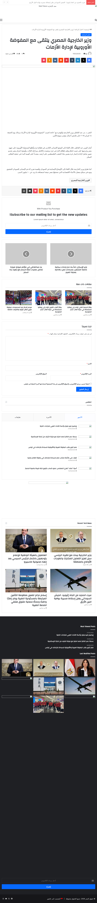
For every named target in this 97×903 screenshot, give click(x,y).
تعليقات (17, 417)
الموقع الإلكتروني (41, 374)
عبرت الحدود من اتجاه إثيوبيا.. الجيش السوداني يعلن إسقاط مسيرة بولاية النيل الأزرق (73, 598)
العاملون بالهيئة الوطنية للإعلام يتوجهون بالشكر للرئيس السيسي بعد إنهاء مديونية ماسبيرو (27, 558)
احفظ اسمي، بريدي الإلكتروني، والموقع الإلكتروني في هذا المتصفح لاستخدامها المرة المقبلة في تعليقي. (57, 384)
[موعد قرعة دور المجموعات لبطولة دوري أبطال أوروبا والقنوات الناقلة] (18, 297)
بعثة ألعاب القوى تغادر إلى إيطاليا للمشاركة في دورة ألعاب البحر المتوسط (50, 309)
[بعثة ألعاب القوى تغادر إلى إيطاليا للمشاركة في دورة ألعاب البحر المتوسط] (48, 297)
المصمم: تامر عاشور (54, 899)
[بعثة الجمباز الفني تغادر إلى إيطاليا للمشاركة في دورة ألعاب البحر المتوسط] (78, 297)
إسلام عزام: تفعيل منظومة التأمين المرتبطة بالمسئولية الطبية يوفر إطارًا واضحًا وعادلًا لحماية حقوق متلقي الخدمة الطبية (27, 600)
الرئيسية (87, 29)
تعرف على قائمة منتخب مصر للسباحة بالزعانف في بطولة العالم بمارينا (52, 457)
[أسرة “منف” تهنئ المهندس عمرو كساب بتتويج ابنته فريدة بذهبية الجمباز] (85, 471)
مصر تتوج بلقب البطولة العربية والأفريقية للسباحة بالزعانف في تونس (52, 447)
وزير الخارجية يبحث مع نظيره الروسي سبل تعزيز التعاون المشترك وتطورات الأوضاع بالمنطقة (73, 558)
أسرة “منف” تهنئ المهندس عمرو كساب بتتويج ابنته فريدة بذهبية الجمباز (51, 468)
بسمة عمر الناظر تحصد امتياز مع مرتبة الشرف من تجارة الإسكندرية (54, 436)
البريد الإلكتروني (86, 374)
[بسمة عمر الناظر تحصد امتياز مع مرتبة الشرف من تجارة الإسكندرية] (85, 439)
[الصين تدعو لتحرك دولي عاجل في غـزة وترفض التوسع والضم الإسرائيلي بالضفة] (80, 784)
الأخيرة (48, 417)
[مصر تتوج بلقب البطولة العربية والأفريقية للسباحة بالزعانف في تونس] (85, 450)
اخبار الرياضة (79, 29)
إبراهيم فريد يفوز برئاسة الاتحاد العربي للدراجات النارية (58, 426)
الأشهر (79, 417)
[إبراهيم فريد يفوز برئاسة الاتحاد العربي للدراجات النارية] (85, 429)
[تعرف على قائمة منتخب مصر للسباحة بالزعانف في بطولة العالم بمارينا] (85, 461)
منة (86, 54)
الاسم (89, 364)
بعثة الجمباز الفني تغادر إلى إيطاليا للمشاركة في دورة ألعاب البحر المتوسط (79, 309)
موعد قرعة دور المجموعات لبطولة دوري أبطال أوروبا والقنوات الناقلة (19, 308)
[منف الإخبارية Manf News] (48, 11)
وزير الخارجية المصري (79, 180)
